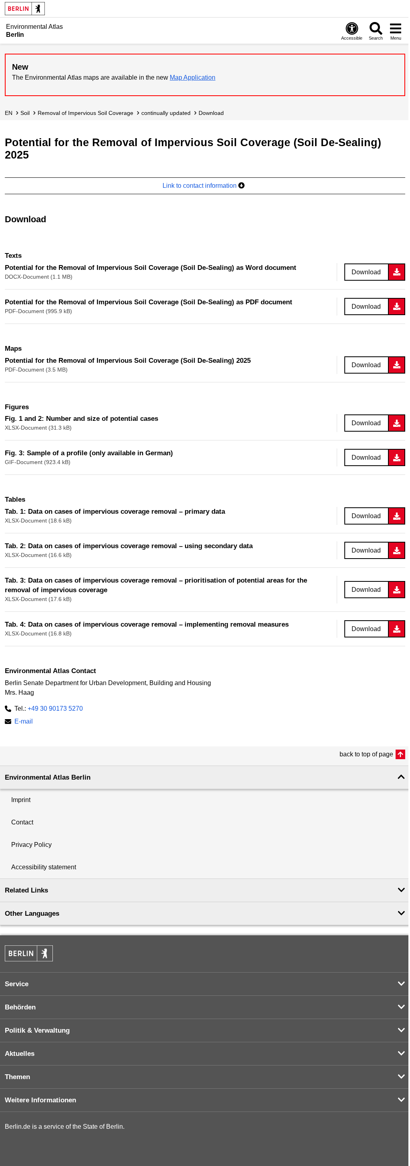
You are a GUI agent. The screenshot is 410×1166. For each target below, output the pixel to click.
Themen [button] (17, 1077)
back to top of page (366, 754)
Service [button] (16, 984)
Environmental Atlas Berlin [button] (47, 777)
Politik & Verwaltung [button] (37, 1030)
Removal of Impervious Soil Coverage (85, 113)
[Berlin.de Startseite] (25, 8)
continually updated (166, 113)
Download (211, 113)
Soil (25, 113)
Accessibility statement (43, 867)
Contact (22, 822)
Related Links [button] (26, 890)
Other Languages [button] (32, 913)
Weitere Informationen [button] (40, 1100)
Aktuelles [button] (19, 1053)
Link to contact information (200, 185)
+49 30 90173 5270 (55, 708)
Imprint (20, 799)
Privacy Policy (31, 844)
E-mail (23, 722)
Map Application (192, 77)
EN (8, 113)
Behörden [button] (20, 1007)
